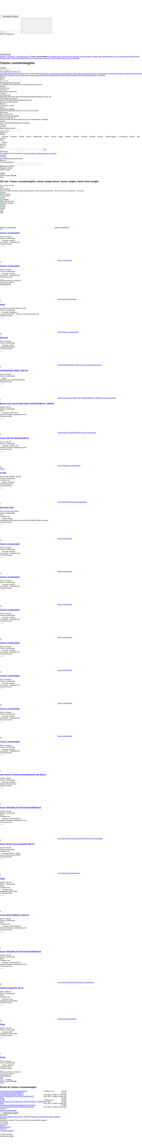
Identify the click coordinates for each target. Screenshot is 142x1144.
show (2, 173)
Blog (47, 1117)
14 (6, 1079)
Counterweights (107, 56)
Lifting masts (65, 58)
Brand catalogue (54, 1117)
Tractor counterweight (10, 233)
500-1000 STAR (7, 508)
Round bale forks (74, 56)
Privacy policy (18, 1117)
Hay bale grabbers (86, 56)
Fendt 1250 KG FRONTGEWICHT (14, 438)
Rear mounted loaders (36, 58)
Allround (4, 338)
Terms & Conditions (6, 1117)
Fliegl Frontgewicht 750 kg (11, 988)
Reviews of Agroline (38, 1117)
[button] (71, 44)
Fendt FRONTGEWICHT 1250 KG (14, 915)
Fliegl (2, 879)
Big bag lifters (23, 58)
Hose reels (14, 58)
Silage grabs (97, 56)
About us (3, 1110)
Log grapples (74, 58)
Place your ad (5, 284)
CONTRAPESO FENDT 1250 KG (14, 370)
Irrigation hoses (5, 58)
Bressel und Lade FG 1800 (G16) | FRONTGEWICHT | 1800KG (27, 403)
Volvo (2, 305)
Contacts (13, 1110)
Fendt (2, 1057)
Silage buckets (62, 56)
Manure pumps (134, 56)
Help (8, 1110)
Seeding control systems (52, 58)
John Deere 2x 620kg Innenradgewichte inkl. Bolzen (23, 775)
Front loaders (52, 56)
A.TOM (3, 473)
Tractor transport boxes (121, 56)
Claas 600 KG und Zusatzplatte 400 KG (17, 844)
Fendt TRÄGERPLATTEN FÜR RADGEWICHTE (20, 808)
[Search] (36, 25)
